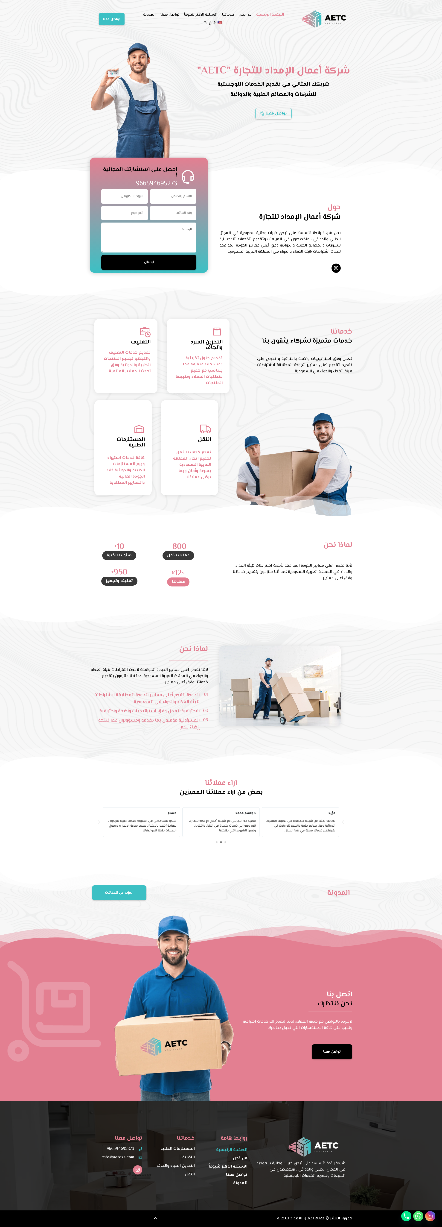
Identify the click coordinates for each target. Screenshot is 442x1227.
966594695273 (156, 184)
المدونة (149, 15)
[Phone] (406, 1216)
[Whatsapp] (418, 1216)
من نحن (245, 15)
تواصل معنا (169, 15)
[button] (343, 822)
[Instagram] (336, 268)
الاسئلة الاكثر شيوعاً (200, 15)
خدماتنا (228, 15)
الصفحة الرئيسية (270, 15)
